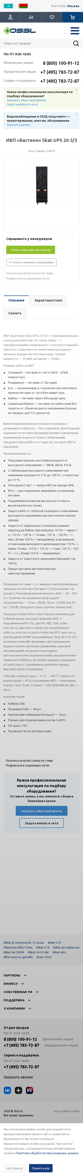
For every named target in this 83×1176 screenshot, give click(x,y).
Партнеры (12, 975)
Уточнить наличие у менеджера (31, 262)
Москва (73, 6)
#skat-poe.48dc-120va (18, 947)
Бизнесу (11, 983)
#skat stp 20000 (14, 952)
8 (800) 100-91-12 (61, 63)
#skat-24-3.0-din (38, 952)
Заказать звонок (18, 1077)
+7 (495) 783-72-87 (59, 72)
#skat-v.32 (54, 942)
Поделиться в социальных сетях (28, 278)
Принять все (41, 1168)
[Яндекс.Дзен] (18, 1090)
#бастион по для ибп (18, 957)
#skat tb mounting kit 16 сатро (24, 942)
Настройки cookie (66, 1111)
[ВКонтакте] (7, 1090)
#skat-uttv (59, 952)
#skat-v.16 (43, 947)
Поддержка (14, 1000)
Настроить (14, 1168)
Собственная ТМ (18, 991)
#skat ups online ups (66, 947)
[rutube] (29, 1090)
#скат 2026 (43, 957)
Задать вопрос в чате (22, 104)
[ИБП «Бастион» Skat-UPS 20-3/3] (41, 194)
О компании (14, 1008)
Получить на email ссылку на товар (29, 273)
